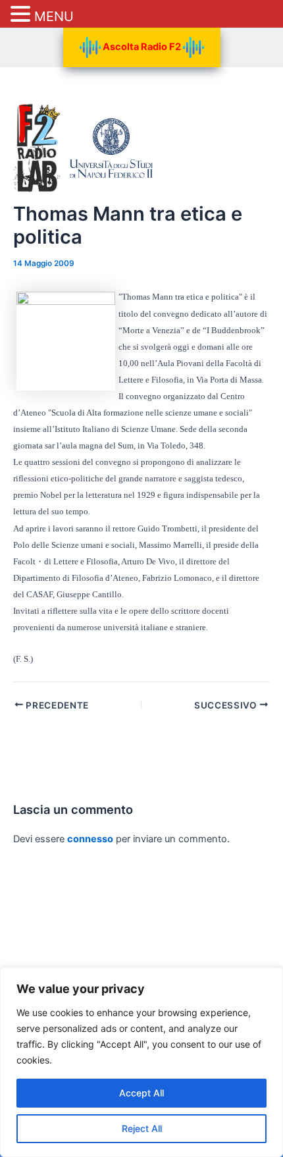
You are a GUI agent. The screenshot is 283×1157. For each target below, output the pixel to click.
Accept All (141, 1092)
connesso (90, 839)
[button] (22, 15)
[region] (141, 1062)
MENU (54, 16)
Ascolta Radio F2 (142, 47)
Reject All (142, 1128)
